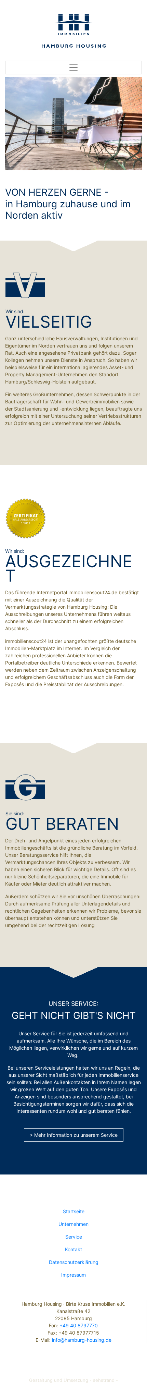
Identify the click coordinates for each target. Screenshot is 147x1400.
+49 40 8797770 (78, 1325)
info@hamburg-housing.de (81, 1340)
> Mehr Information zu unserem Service (74, 1135)
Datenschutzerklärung (73, 1262)
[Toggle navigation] (73, 67)
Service (73, 1237)
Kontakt (73, 1249)
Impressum (73, 1275)
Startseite (73, 1211)
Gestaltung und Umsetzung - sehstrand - (73, 1380)
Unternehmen (73, 1224)
